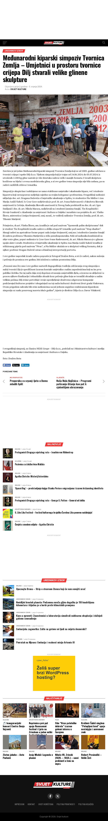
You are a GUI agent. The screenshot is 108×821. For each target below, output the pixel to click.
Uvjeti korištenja (45, 804)
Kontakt (31, 804)
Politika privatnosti (66, 804)
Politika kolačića (86, 804)
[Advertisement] (54, 19)
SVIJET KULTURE (18, 89)
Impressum (19, 804)
